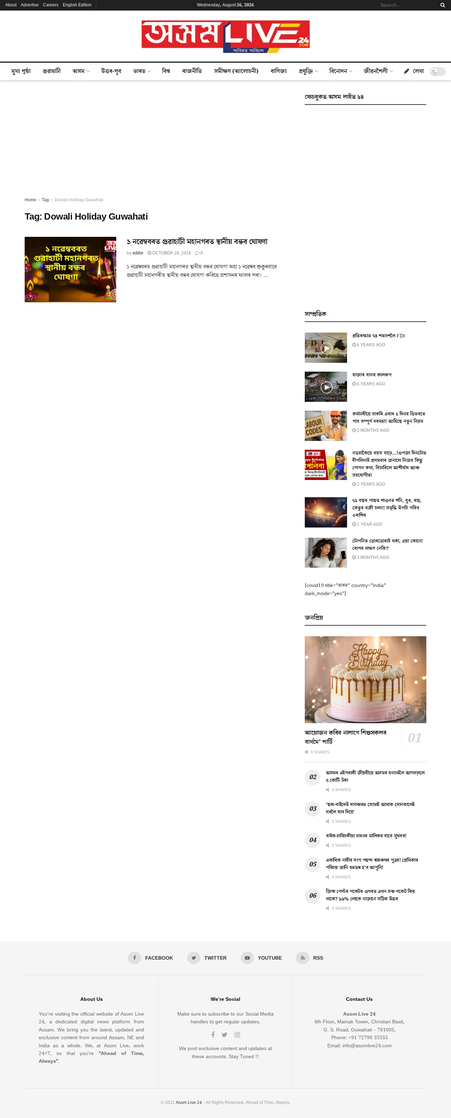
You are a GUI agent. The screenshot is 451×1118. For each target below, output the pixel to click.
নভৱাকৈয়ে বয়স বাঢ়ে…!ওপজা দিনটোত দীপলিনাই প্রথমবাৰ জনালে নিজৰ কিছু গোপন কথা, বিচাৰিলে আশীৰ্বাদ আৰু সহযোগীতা (389, 464)
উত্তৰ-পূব (111, 71)
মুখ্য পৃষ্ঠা (21, 71)
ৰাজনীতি (192, 71)
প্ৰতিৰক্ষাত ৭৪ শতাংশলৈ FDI (378, 336)
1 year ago (369, 525)
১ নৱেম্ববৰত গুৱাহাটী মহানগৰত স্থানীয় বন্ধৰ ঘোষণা (197, 241)
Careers (50, 5)
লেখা (418, 71)
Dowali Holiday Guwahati (79, 200)
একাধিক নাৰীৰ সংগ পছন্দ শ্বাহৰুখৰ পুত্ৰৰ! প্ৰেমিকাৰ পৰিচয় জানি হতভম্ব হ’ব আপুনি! (372, 864)
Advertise (30, 5)
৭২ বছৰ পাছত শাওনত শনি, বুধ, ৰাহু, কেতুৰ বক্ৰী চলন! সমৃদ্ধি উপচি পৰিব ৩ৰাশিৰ (386, 508)
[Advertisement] (157, 143)
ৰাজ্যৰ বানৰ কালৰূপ (371, 375)
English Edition (77, 5)
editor (137, 253)
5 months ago (372, 431)
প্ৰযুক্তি (306, 71)
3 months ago (372, 558)
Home (30, 200)
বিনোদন (338, 71)
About (11, 5)
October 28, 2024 (171, 253)
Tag (45, 200)
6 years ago (370, 345)
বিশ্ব (166, 71)
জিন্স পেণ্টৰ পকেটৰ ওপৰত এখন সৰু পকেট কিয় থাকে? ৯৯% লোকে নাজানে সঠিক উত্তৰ (370, 895)
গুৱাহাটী (52, 71)
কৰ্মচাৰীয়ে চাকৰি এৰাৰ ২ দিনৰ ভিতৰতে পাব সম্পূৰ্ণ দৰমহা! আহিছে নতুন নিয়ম (388, 418)
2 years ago (370, 484)
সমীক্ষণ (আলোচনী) (236, 71)
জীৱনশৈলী (376, 71)
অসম (79, 71)
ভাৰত (139, 71)
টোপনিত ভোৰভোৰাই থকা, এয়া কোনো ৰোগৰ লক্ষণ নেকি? (387, 545)
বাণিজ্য (279, 71)
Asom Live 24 (189, 1103)
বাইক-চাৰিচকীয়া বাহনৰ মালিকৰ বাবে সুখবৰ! (366, 836)
